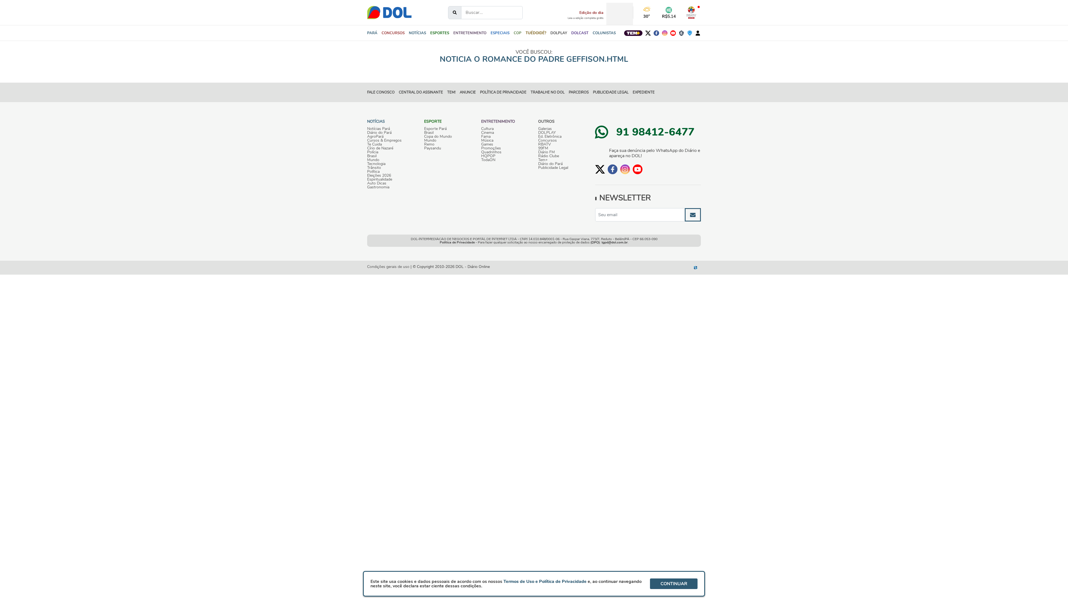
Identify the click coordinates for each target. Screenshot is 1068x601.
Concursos (547, 140)
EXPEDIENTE (644, 92)
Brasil (372, 156)
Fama (486, 137)
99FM (543, 148)
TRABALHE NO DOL (548, 92)
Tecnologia (376, 164)
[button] (417, 33)
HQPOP (488, 156)
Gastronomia (378, 187)
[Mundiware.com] (696, 267)
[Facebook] (656, 33)
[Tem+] (633, 33)
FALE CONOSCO (381, 92)
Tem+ (543, 160)
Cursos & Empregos (384, 140)
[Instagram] (665, 33)
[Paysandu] (690, 33)
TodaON (488, 160)
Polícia (372, 152)
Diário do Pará (379, 133)
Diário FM (546, 152)
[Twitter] (648, 33)
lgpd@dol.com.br (615, 242)
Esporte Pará (435, 129)
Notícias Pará (378, 129)
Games (487, 144)
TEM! (451, 92)
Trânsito (374, 168)
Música (487, 140)
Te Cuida (374, 144)
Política (373, 172)
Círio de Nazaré (380, 148)
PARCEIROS (579, 92)
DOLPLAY (547, 133)
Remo (429, 144)
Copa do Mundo (438, 137)
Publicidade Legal (611, 92)
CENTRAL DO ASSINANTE (421, 92)
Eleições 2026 (379, 176)
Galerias (545, 129)
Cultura (487, 129)
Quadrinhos (491, 152)
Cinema (487, 133)
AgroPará (375, 137)
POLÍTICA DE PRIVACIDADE (503, 92)
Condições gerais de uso (388, 266)
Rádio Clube (548, 156)
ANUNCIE (468, 92)
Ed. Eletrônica (550, 137)
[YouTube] (673, 33)
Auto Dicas (376, 183)
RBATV (544, 144)
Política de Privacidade (457, 242)
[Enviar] (693, 214)
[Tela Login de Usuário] (697, 33)
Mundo (373, 160)
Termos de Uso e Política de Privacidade (545, 581)
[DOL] (389, 12)
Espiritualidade (379, 179)
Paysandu (432, 148)
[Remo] (681, 33)
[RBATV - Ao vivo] (691, 12)
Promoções (491, 148)
